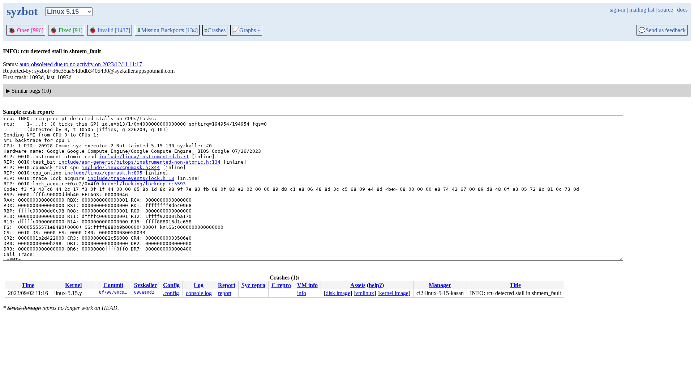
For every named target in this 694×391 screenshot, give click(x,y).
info (301, 293)
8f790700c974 (114, 292)
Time (28, 285)
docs (682, 10)
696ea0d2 (144, 292)
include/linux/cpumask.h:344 (121, 167)
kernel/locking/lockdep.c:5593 (144, 183)
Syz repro (253, 285)
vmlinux (364, 293)
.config (171, 293)
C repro (281, 285)
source (665, 10)
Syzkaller (145, 285)
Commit (113, 285)
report (224, 293)
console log (199, 293)
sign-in (617, 10)
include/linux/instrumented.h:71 (144, 156)
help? (375, 285)
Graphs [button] (244, 30)
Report (226, 285)
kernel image (393, 293)
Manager (440, 285)
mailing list (641, 10)
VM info (307, 285)
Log (199, 285)
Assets (357, 285)
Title (515, 285)
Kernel (73, 285)
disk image (338, 293)
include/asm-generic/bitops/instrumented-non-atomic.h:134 (139, 162)
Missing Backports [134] (167, 30)
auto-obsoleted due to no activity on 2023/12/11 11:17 (81, 64)
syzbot (22, 11)
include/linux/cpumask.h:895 (103, 173)
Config (171, 285)
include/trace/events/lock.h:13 (130, 178)
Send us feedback (662, 30)
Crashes (215, 30)
